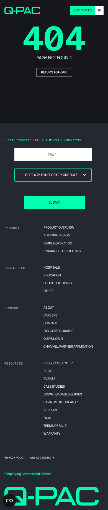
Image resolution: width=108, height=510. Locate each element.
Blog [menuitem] (47, 371)
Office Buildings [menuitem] (57, 283)
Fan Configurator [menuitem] (58, 331)
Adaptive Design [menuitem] (56, 235)
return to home (54, 72)
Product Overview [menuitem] (58, 227)
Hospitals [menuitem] (51, 267)
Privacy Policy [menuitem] (14, 457)
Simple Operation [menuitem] (57, 243)
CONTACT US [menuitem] (82, 10)
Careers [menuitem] (50, 315)
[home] (22, 10)
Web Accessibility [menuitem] (42, 457)
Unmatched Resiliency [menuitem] (62, 251)
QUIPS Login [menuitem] (53, 338)
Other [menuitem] (48, 291)
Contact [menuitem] (50, 323)
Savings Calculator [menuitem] (60, 402)
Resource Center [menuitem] (58, 363)
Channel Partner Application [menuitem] (68, 346)
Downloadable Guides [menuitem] (62, 394)
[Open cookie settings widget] (9, 500)
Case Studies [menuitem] (54, 386)
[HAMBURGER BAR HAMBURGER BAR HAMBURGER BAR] (99, 10)
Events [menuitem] (49, 378)
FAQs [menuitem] (47, 418)
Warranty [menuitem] (51, 433)
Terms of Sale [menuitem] (54, 425)
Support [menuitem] (50, 410)
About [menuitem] (48, 307)
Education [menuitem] (52, 275)
